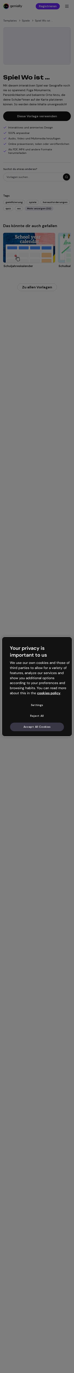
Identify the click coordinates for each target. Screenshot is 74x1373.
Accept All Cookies (37, 726)
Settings (37, 705)
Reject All (37, 716)
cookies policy (48, 693)
